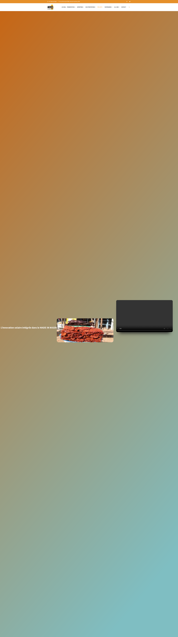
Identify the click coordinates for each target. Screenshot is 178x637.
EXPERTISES (80, 7)
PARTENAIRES (108, 7)
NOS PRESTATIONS (90, 7)
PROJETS (99, 7)
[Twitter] (130, 2)
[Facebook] (127, 2)
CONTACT (123, 7)
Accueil (64, 7)
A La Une (116, 7)
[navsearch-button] (129, 7)
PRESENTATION (70, 7)
